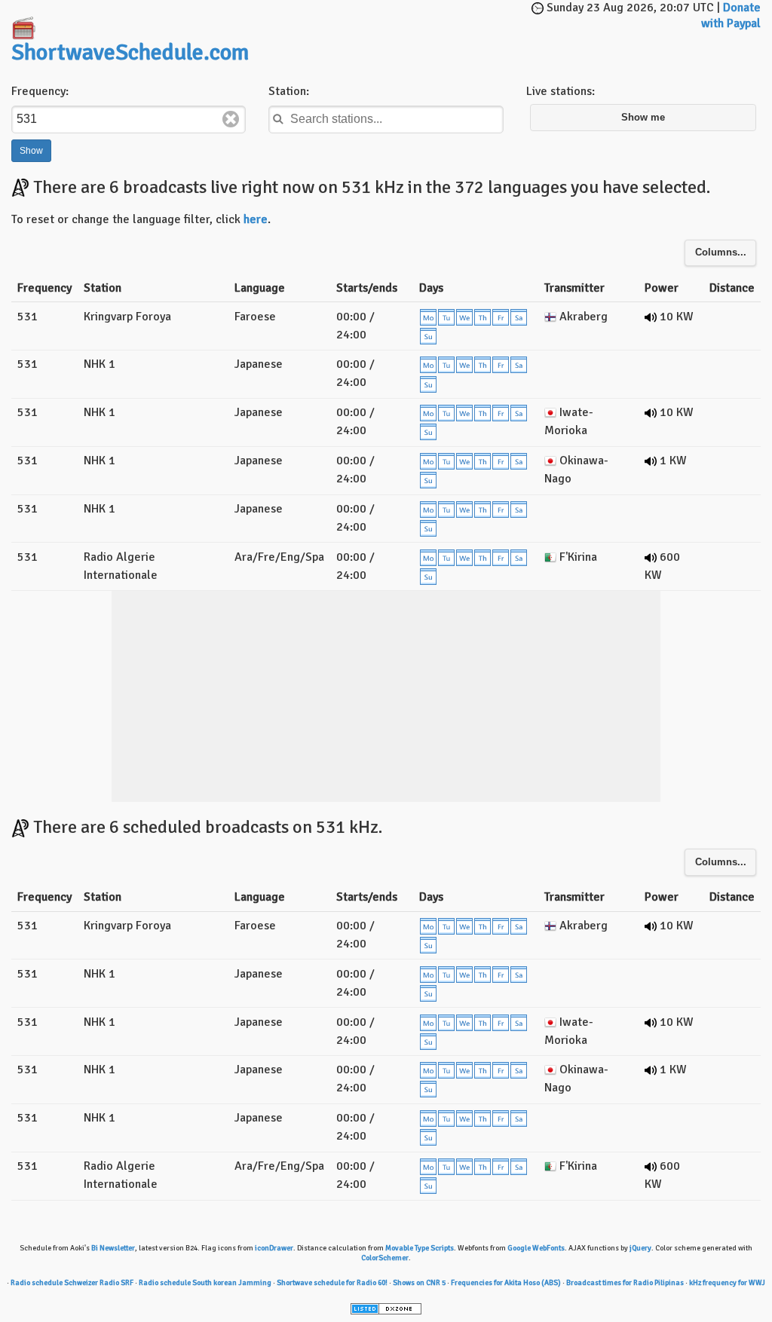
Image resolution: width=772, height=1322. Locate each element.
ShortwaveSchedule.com (130, 52)
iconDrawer (274, 1248)
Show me (643, 117)
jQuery (640, 1248)
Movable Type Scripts (419, 1248)
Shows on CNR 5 (419, 1282)
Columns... (720, 252)
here (256, 219)
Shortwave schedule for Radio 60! (332, 1282)
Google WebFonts (536, 1248)
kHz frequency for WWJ (727, 1282)
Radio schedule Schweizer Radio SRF (72, 1282)
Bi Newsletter (113, 1248)
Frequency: (40, 91)
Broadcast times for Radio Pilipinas (625, 1282)
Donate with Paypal (731, 15)
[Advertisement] (444, 22)
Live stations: (560, 91)
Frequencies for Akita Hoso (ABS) (506, 1282)
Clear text (230, 119)
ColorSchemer (385, 1257)
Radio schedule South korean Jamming (205, 1282)
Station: (288, 91)
